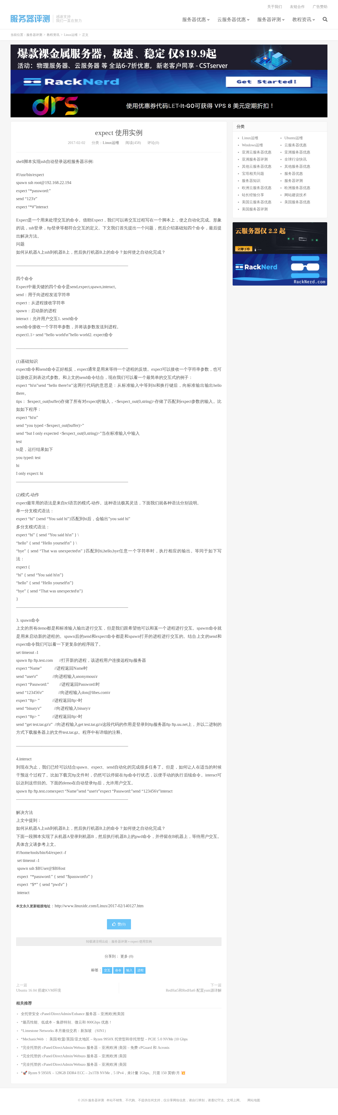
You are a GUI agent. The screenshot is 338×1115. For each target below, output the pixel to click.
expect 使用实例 (119, 133)
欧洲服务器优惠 (297, 188)
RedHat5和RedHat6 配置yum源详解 (194, 990)
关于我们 (274, 7)
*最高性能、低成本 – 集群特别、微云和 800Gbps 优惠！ (66, 1022)
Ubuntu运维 (293, 138)
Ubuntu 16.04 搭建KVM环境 (38, 990)
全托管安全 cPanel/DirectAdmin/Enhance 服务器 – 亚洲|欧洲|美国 (72, 1014)
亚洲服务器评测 (255, 159)
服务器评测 (30, 19)
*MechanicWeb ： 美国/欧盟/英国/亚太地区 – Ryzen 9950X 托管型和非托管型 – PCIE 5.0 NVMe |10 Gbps (104, 1039)
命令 (118, 970)
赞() (122, 924)
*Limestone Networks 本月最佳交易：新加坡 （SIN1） (64, 1031)
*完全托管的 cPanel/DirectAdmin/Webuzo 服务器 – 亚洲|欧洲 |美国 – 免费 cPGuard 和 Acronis (95, 1048)
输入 (129, 970)
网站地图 (253, 1100)
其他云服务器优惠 (256, 166)
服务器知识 (251, 181)
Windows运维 (252, 145)
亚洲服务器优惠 (297, 152)
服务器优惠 (194, 19)
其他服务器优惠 (297, 166)
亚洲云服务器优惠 (256, 152)
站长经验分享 (253, 195)
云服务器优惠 (231, 19)
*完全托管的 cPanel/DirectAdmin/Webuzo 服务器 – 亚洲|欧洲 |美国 (73, 1056)
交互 (107, 970)
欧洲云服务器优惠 (256, 188)
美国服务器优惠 (297, 202)
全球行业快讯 (295, 159)
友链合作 (297, 7)
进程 (140, 970)
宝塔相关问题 (253, 174)
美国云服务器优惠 (256, 202)
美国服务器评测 (255, 209)
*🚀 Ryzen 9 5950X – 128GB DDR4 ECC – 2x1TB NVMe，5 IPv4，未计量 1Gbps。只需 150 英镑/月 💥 (103, 1073)
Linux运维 (71, 35)
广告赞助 (320, 7)
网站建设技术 (295, 195)
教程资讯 (301, 19)
